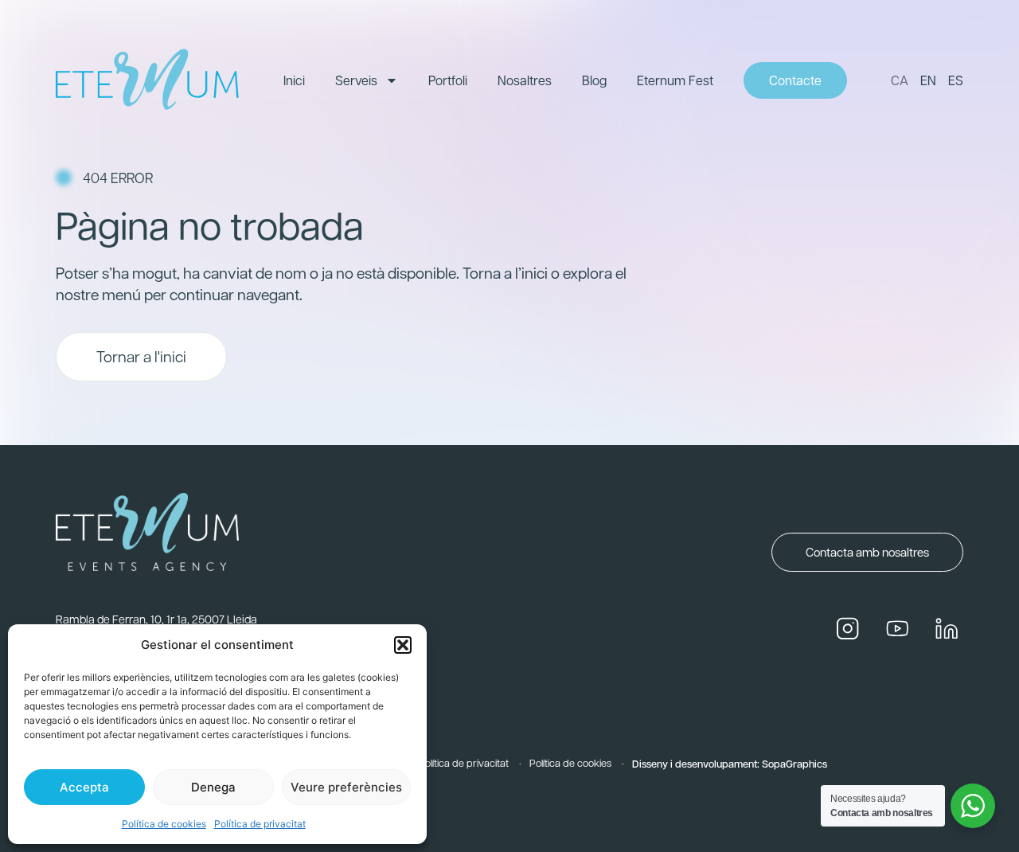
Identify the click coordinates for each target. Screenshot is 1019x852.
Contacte (795, 80)
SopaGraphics (794, 763)
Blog (594, 80)
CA (899, 80)
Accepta (84, 787)
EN (928, 80)
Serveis (356, 80)
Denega (213, 787)
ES (955, 80)
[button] (403, 645)
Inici (294, 80)
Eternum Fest (675, 80)
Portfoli (447, 80)
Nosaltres (525, 80)
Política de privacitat (260, 824)
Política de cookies (164, 824)
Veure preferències (346, 787)
